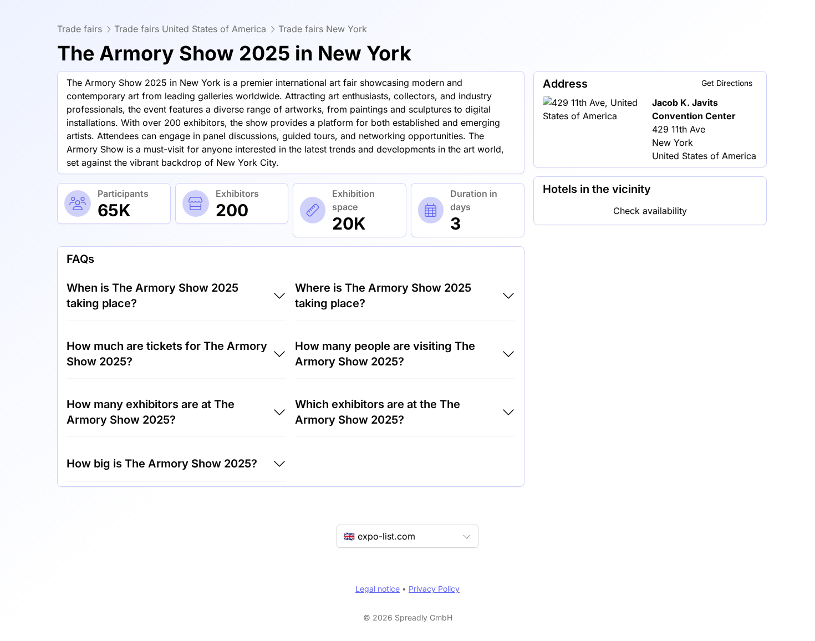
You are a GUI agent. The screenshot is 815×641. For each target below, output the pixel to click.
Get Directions (726, 83)
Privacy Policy (434, 588)
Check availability (650, 210)
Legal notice (377, 588)
